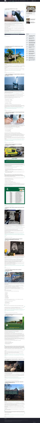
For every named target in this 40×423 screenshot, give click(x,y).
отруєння (11, 237)
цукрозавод (13, 142)
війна (9, 312)
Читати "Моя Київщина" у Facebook (14, 34)
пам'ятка (8, 312)
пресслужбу (20, 65)
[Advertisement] (15, 6)
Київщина (6, 72)
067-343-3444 (19, 421)
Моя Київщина (14, 65)
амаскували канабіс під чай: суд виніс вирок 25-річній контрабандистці (14, 70)
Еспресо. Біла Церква (21, 258)
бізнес (10, 357)
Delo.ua (19, 127)
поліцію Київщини (20, 226)
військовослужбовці (15, 312)
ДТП (12, 72)
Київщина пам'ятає (11, 312)
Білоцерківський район (18, 357)
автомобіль (8, 72)
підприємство (10, 142)
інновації (15, 357)
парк (9, 357)
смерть (7, 237)
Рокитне (14, 72)
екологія (11, 110)
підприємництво (21, 357)
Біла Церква (10, 72)
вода (9, 110)
